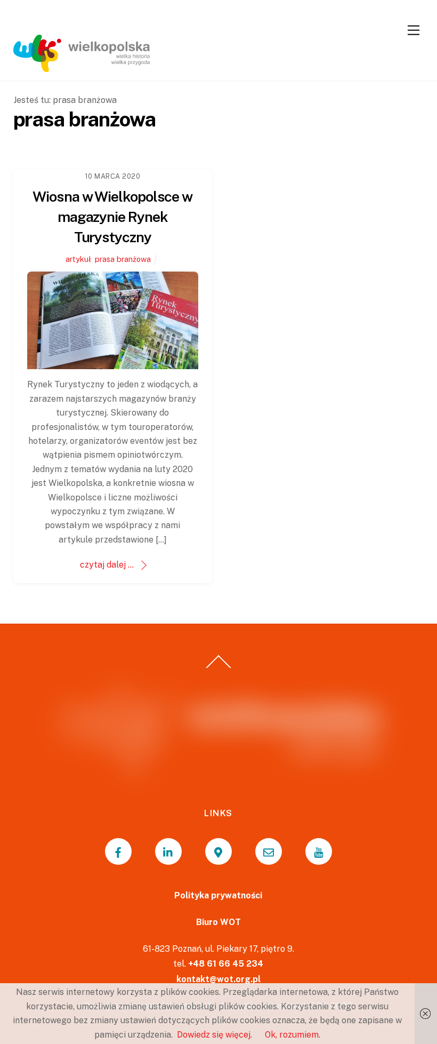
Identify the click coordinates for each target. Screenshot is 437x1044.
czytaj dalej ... (107, 565)
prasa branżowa (123, 259)
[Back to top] (218, 667)
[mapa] (218, 851)
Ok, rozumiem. (292, 1035)
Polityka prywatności (218, 895)
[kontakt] (268, 851)
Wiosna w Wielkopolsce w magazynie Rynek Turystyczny (112, 216)
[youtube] (318, 851)
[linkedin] (168, 851)
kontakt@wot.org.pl (218, 979)
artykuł (78, 259)
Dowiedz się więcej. (214, 1035)
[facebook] (118, 851)
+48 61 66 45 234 (225, 964)
